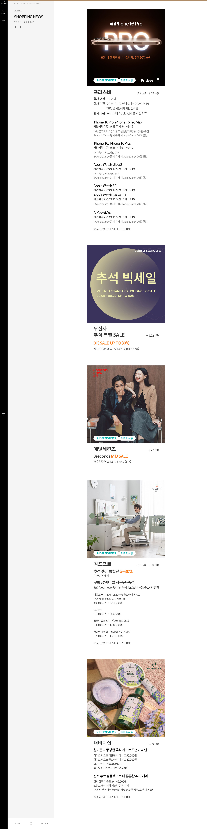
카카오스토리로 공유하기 (20, 26)
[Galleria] (3, 3)
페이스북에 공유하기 (15, 26)
